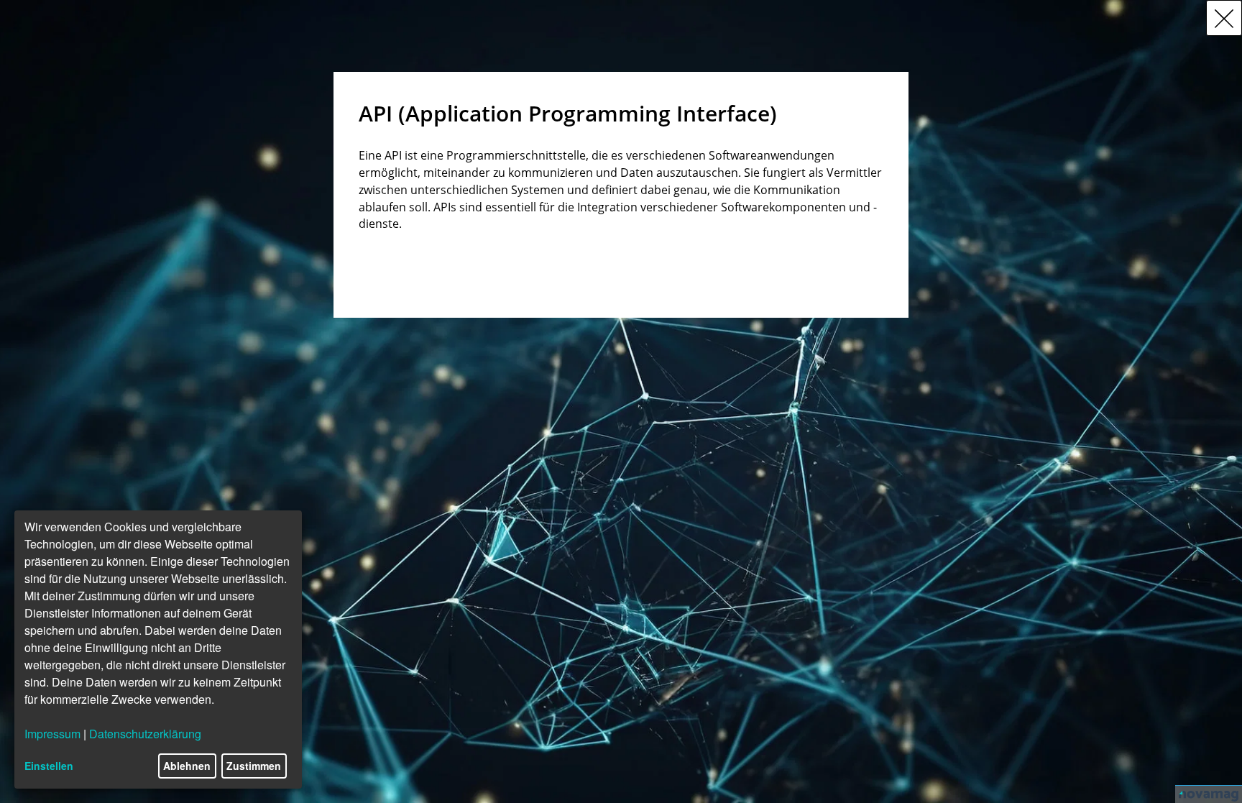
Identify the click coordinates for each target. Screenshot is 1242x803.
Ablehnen (187, 765)
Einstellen (48, 765)
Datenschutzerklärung (145, 733)
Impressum (52, 733)
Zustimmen (253, 765)
